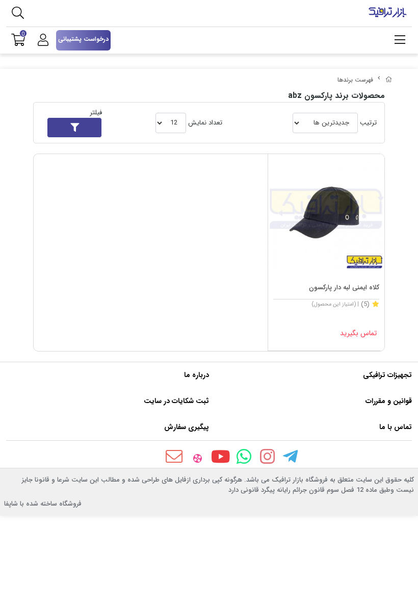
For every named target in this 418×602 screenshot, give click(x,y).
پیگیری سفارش (186, 427)
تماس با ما (395, 427)
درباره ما (196, 375)
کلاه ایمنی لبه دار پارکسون (344, 287)
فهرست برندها (355, 80)
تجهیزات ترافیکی (387, 375)
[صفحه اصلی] (389, 80)
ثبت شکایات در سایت (176, 401)
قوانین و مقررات (388, 401)
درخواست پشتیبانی (83, 39)
